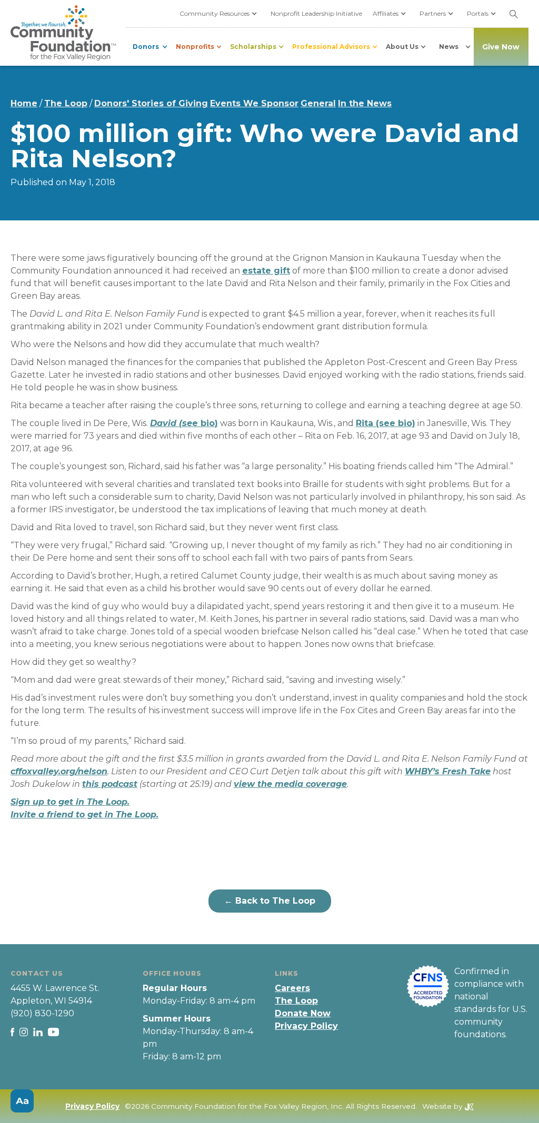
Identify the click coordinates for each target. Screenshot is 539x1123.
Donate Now (303, 1013)
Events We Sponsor (254, 103)
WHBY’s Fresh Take (448, 771)
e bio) (184, 423)
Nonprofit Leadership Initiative (316, 13)
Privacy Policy (306, 1026)
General (318, 103)
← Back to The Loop (269, 901)
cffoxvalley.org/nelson (59, 771)
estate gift (266, 271)
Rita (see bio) (385, 423)
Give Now (501, 47)
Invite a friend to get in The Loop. (84, 815)
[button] (219, 13)
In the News (365, 103)
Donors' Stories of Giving (151, 103)
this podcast (109, 784)
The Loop (65, 103)
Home (24, 103)
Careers (292, 988)
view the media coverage (290, 784)
